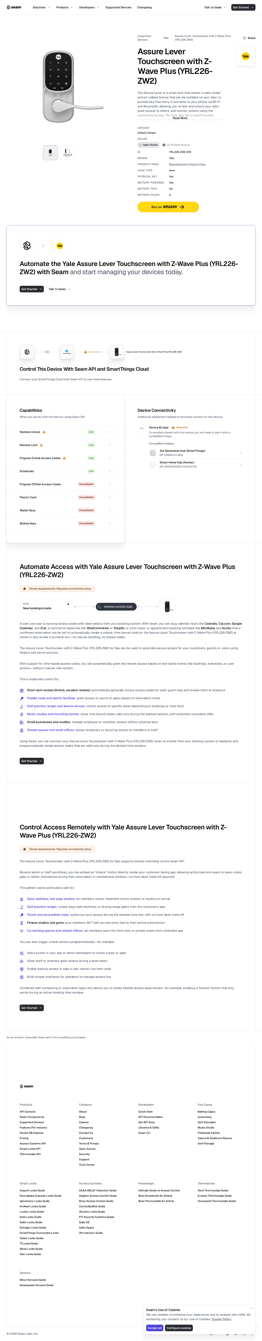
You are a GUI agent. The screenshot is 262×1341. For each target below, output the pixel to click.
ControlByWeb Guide (92, 1206)
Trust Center (87, 1164)
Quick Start (145, 1111)
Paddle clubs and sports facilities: (51, 698)
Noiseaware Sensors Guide (37, 1285)
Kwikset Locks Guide (33, 1206)
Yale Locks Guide (30, 1254)
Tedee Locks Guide (32, 1238)
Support (84, 1159)
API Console (27, 1111)
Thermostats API (30, 1154)
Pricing (24, 1138)
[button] (65, 431)
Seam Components (32, 1117)
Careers (84, 1122)
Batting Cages (206, 1111)
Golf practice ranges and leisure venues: (56, 706)
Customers (86, 1138)
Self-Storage (206, 1143)
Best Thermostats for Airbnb (156, 1201)
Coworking (204, 1117)
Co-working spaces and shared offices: (55, 931)
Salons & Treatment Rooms (215, 1138)
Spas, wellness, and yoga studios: (51, 899)
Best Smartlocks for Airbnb (155, 1195)
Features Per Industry (33, 1127)
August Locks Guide (32, 1190)
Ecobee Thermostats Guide (215, 1195)
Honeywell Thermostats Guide (217, 1201)
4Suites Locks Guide (92, 1211)
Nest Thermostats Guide (213, 1190)
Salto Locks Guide (31, 1222)
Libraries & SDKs (148, 1127)
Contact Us (86, 1133)
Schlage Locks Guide (33, 1227)
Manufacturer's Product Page (187, 164)
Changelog (86, 1127)
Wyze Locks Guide (31, 1249)
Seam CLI (144, 1133)
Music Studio (206, 1127)
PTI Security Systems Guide (96, 1217)
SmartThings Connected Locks (39, 1233)
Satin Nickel (150, 145)
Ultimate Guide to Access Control (159, 1190)
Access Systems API (33, 1143)
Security (84, 1154)
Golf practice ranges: (42, 907)
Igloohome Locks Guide (35, 1201)
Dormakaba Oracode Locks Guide (41, 1195)
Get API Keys (146, 1122)
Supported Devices (144, 37)
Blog (82, 1117)
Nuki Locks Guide (31, 1217)
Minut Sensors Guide (33, 1280)
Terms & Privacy (89, 1143)
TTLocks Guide (29, 1243)
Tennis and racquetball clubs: (48, 915)
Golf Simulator (207, 1122)
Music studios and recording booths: (53, 714)
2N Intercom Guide (91, 1233)
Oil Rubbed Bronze (178, 145)
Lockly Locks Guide (32, 1211)
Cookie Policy (221, 1319)
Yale (166, 38)
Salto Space (86, 1227)
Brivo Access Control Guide (96, 1201)
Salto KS (84, 1222)
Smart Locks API (30, 1149)
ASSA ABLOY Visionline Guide (98, 1190)
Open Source (87, 1149)
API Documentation (150, 1117)
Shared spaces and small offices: (51, 730)
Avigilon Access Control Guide (98, 1195)
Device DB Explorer (32, 1133)
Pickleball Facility (209, 1133)
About (83, 1111)
